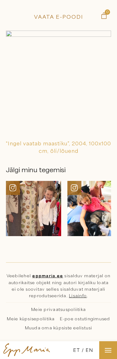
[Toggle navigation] (108, 350)
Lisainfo (78, 295)
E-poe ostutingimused (85, 318)
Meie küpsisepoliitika (31, 318)
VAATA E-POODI (58, 16)
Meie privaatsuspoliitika (58, 309)
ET (76, 350)
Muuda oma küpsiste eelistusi (58, 327)
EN (89, 350)
